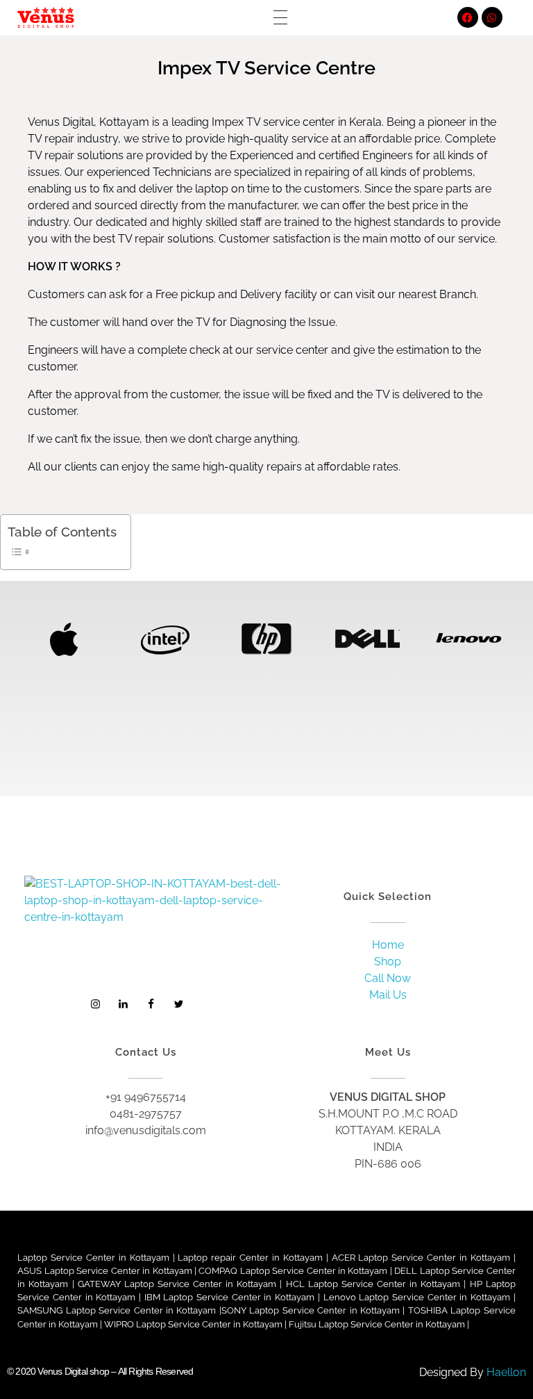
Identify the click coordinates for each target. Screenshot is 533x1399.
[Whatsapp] (492, 17)
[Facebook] (467, 17)
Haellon (506, 1372)
